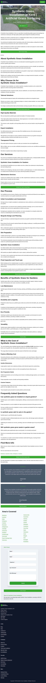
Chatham (20, 453)
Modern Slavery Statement (6, 660)
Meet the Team (4, 650)
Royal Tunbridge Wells (7, 538)
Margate (25, 535)
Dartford (25, 520)
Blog (2, 626)
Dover (24, 533)
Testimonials (3, 632)
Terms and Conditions (5, 648)
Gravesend (4, 530)
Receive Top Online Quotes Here (23, 109)
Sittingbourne (5, 526)
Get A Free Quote (23, 506)
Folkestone (25, 531)
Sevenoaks (4, 536)
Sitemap (2, 677)
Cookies (2, 646)
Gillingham (15, 453)
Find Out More (23, 336)
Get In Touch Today (23, 51)
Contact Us (3, 630)
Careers (2, 636)
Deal (24, 537)
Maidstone (3, 453)
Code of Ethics (4, 675)
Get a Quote (22, 25)
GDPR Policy (3, 658)
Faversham (25, 516)
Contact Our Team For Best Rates (23, 187)
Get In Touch (23, 590)
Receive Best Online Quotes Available (23, 274)
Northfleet (4, 532)
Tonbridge (4, 528)
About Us (3, 642)
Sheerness (4, 540)
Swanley (25, 518)
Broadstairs (25, 541)
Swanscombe (26, 514)
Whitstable (25, 524)
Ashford (25, 522)
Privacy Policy (4, 644)
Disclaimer (3, 665)
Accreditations (4, 652)
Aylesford (8, 453)
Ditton (11, 453)
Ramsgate (25, 539)
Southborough (5, 534)
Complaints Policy (4, 673)
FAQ (2, 628)
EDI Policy (3, 662)
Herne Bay (25, 528)
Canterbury (25, 526)
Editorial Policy (4, 672)
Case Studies (3, 634)
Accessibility (3, 663)
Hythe (24, 530)
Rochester (4, 524)
